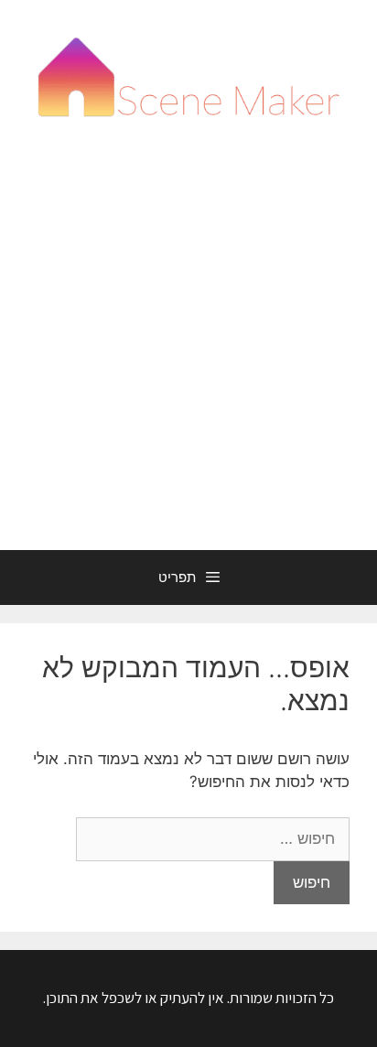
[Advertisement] (188, 352)
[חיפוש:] (213, 838)
